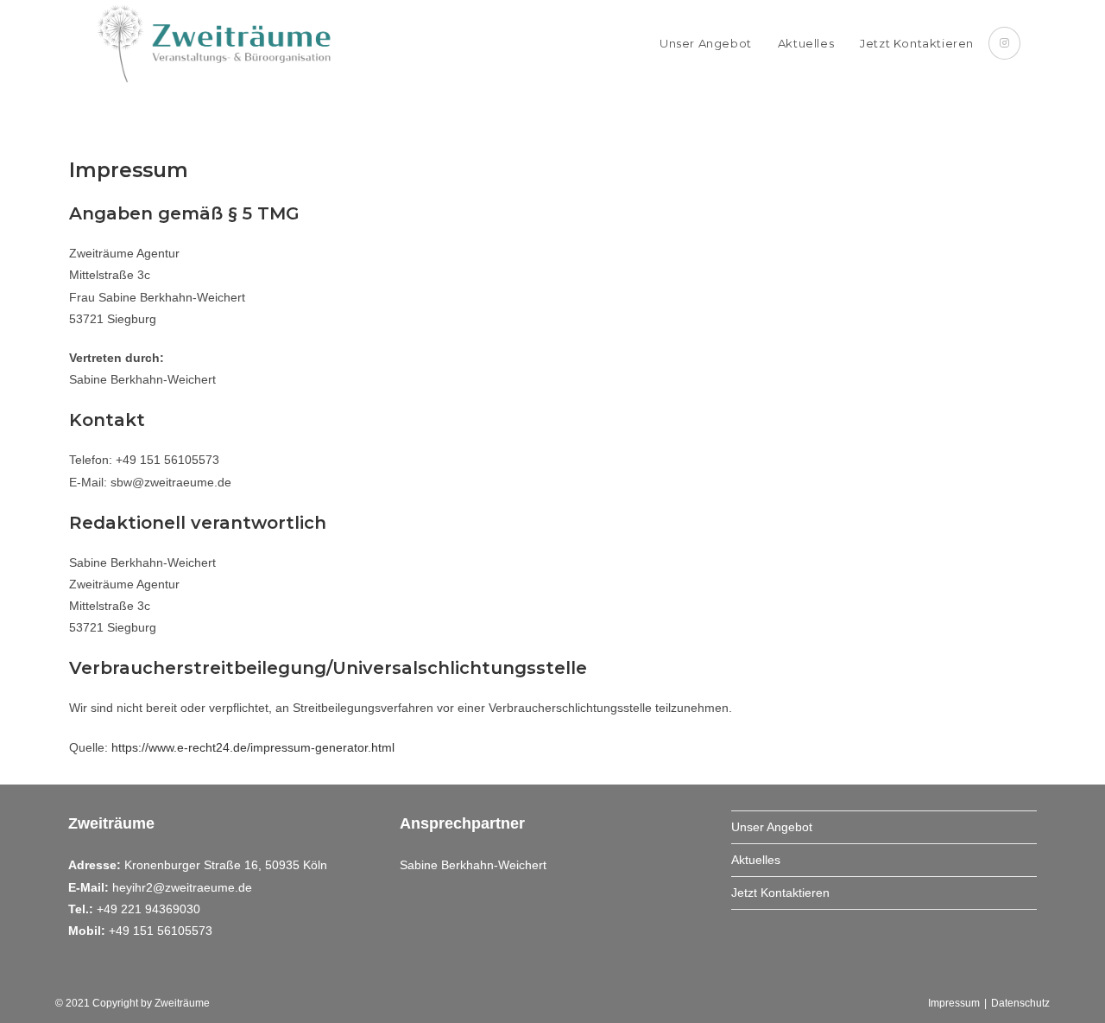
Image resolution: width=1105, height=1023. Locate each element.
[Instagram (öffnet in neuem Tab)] (1004, 43)
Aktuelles (755, 860)
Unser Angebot (771, 827)
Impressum (954, 1003)
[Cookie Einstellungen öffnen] (38, 1001)
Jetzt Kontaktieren (780, 892)
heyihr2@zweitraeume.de (182, 887)
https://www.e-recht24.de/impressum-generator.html (253, 747)
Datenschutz (1020, 1003)
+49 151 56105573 (160, 930)
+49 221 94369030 (148, 909)
